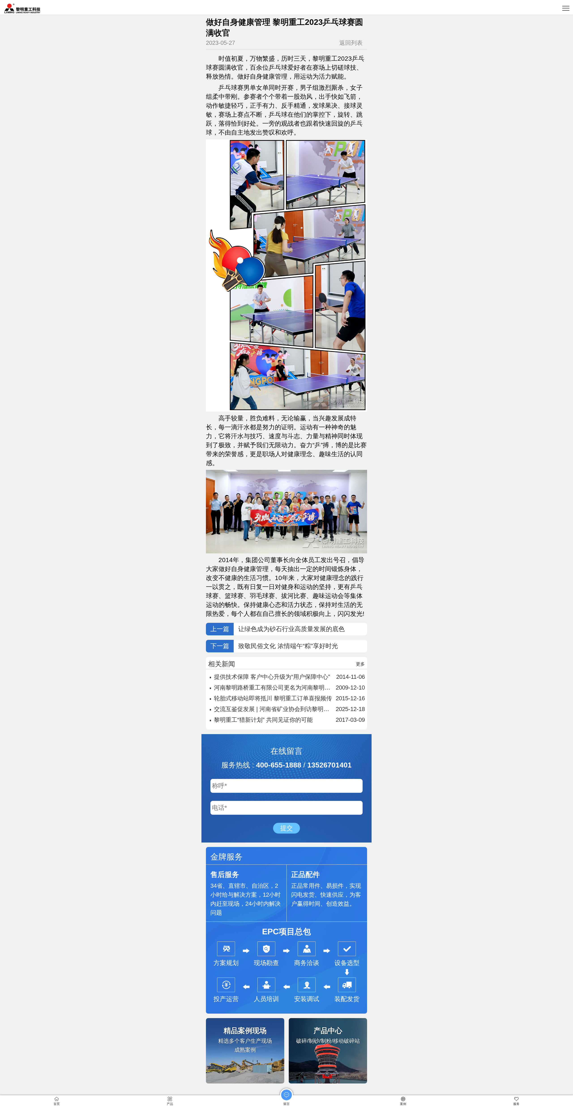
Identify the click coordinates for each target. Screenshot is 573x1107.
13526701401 (329, 765)
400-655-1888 (278, 765)
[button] (566, 8)
